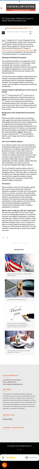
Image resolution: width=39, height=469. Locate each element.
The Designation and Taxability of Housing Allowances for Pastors (18, 351)
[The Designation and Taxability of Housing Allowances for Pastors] (19, 340)
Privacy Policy (8, 419)
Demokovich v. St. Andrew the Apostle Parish (17, 50)
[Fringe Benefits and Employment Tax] (19, 288)
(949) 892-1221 (11, 382)
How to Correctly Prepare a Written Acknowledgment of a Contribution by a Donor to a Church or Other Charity (18, 325)
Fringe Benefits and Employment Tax (17, 299)
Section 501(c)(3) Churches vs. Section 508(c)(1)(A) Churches (19, 274)
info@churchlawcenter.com (15, 384)
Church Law (24, 32)
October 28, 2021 (13, 32)
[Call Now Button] (4, 465)
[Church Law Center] (20, 7)
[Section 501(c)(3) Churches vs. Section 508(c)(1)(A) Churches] (19, 263)
